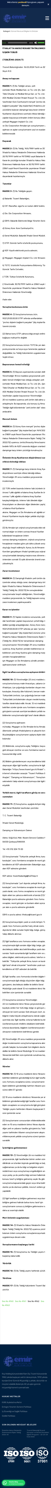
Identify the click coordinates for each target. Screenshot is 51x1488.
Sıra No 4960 (7, 1301)
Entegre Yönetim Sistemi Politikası (16, 1407)
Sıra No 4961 (20, 1301)
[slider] (41, 42)
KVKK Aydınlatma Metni (12, 1402)
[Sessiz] (35, 42)
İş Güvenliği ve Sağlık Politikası (14, 1411)
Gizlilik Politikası (8, 1416)
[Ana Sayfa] (15, 18)
